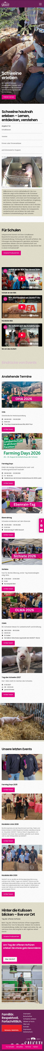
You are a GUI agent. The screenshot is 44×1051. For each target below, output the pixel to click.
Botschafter (27, 1016)
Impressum (27, 1029)
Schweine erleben (29, 1019)
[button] (40, 4)
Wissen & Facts (28, 1022)
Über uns (26, 1024)
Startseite (27, 1014)
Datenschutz (28, 1032)
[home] (5, 4)
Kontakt (26, 1027)
